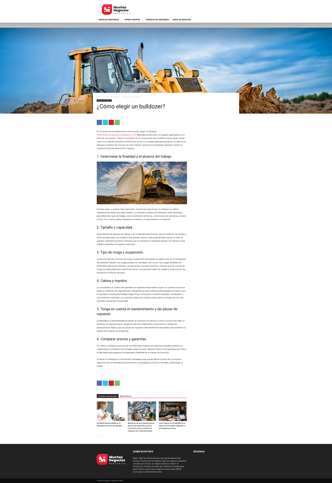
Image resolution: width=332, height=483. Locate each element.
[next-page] (102, 436)
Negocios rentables (109, 19)
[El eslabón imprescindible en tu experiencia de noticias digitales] (111, 411)
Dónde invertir (132, 19)
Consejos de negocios (111, 97)
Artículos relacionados (107, 396)
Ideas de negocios (182, 19)
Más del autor (126, 396)
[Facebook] (99, 122)
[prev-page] (98, 436)
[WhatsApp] (117, 122)
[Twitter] (105, 122)
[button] (232, 20)
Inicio (99, 97)
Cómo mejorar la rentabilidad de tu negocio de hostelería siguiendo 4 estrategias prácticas (172, 425)
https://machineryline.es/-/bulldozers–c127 (116, 135)
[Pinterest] (111, 122)
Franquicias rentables (157, 19)
